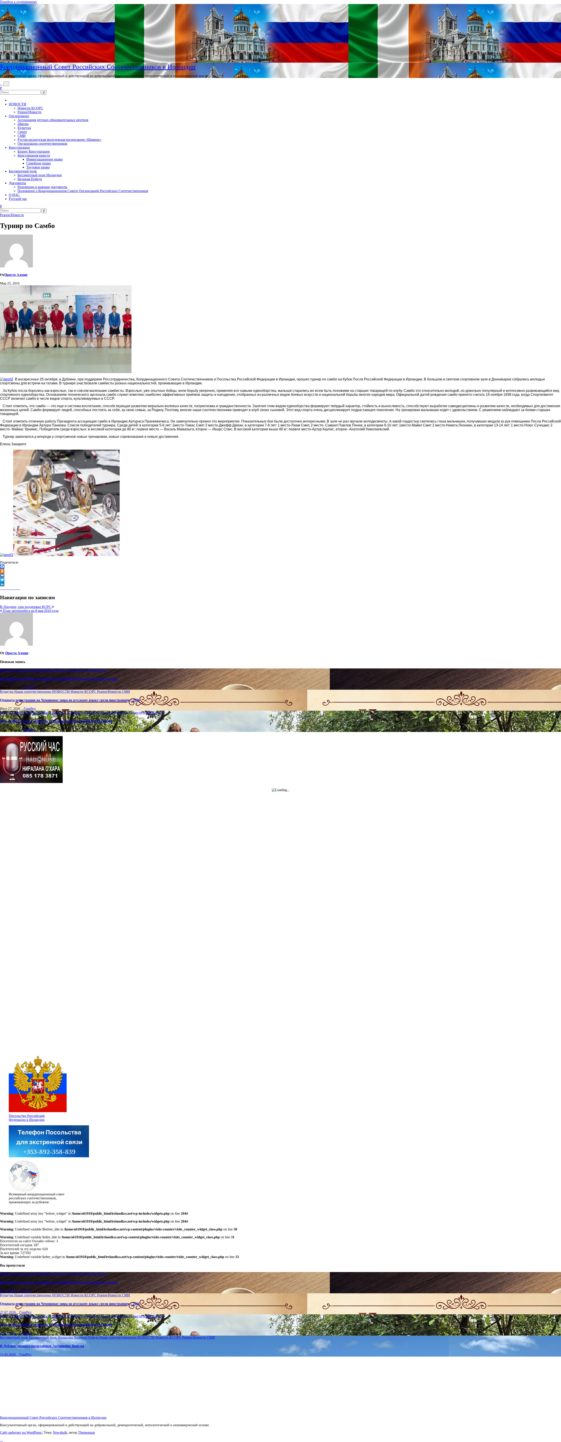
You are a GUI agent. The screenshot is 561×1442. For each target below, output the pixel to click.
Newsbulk (60, 1432)
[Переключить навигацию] (6, 83)
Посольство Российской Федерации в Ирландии (27, 1118)
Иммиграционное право (44, 159)
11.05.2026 (8, 1354)
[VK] (280, 575)
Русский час (18, 199)
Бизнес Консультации (34, 151)
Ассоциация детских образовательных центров (53, 120)
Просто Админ (15, 275)
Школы (23, 124)
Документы (17, 183)
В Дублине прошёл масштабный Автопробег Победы (42, 1346)
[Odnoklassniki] (280, 571)
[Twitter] (280, 580)
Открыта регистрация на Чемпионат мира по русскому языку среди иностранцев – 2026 (70, 700)
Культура (24, 128)
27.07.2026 (8, 1291)
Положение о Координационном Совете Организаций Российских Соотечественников (83, 191)
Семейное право (38, 163)
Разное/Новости (29, 112)
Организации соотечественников (42, 143)
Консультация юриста (34, 155)
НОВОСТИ (17, 104)
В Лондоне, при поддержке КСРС (26, 607)
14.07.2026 (8, 1333)
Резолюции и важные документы (42, 187)
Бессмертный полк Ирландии (40, 175)
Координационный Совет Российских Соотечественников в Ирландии (97, 66)
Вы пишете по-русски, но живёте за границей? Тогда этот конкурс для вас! (59, 679)
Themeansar (86, 1432)
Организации (19, 116)
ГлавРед (30, 687)
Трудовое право (38, 167)
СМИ (22, 136)
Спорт (22, 132)
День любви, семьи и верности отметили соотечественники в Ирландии (56, 721)
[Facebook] (280, 566)
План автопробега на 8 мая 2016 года (30, 611)
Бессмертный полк (23, 171)
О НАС (14, 195)
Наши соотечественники (19, 670)
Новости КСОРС (30, 108)
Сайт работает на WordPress (21, 1432)
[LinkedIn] (280, 584)
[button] (1, 88)
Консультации (19, 147)
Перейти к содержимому (18, 2)
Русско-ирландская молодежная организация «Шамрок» (59, 139)
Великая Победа (30, 179)
